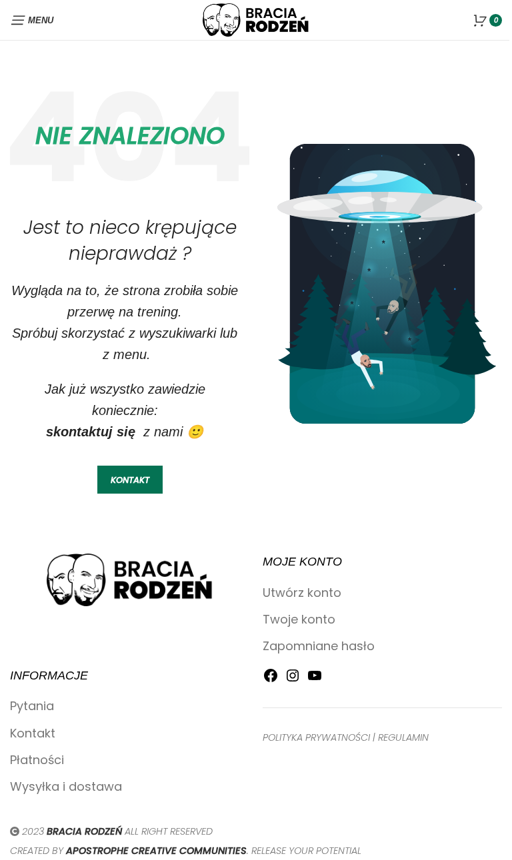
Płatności (37, 759)
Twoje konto (299, 619)
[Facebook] (271, 679)
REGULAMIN (403, 737)
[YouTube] (315, 679)
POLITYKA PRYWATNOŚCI (316, 737)
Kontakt (32, 733)
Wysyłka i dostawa (66, 786)
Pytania (32, 705)
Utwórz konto (302, 592)
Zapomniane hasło (319, 646)
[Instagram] (293, 679)
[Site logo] (256, 19)
